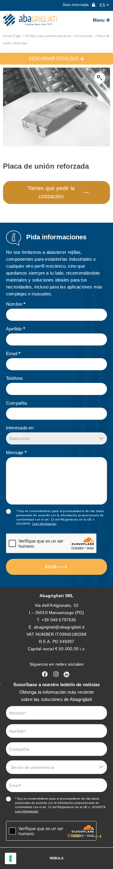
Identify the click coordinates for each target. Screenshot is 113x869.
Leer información (44, 523)
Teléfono (14, 378)
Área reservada (76, 5)
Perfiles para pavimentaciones (48, 36)
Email (13, 353)
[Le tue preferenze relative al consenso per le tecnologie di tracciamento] (10, 858)
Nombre (16, 304)
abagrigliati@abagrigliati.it (59, 627)
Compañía (16, 403)
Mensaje (16, 452)
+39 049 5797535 (59, 619)
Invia (51, 567)
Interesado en (20, 427)
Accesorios (84, 36)
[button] (99, 77)
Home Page (12, 36)
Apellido (15, 328)
